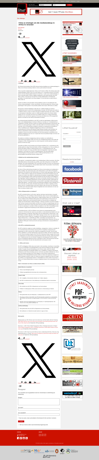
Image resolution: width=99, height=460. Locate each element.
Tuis (18, 18)
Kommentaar (71, 45)
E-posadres (66, 133)
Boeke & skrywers (43, 1)
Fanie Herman (21, 27)
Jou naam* (20, 407)
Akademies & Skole (28, 1)
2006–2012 (72, 259)
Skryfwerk (50, 1)
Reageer (20, 397)
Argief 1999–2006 (42, 434)
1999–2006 (72, 257)
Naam (64, 138)
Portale (62, 1)
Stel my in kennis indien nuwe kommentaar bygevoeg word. (34, 424)
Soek (69, 4)
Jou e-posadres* (22, 412)
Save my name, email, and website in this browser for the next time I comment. (37, 418)
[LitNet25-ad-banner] (56, 11)
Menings (35, 1)
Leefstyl (57, 1)
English (67, 1)
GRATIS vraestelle (72, 43)
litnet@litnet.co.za (22, 434)
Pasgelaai (73, 1)
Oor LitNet (19, 1)
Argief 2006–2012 (42, 435)
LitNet (78, 1)
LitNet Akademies (72, 41)
